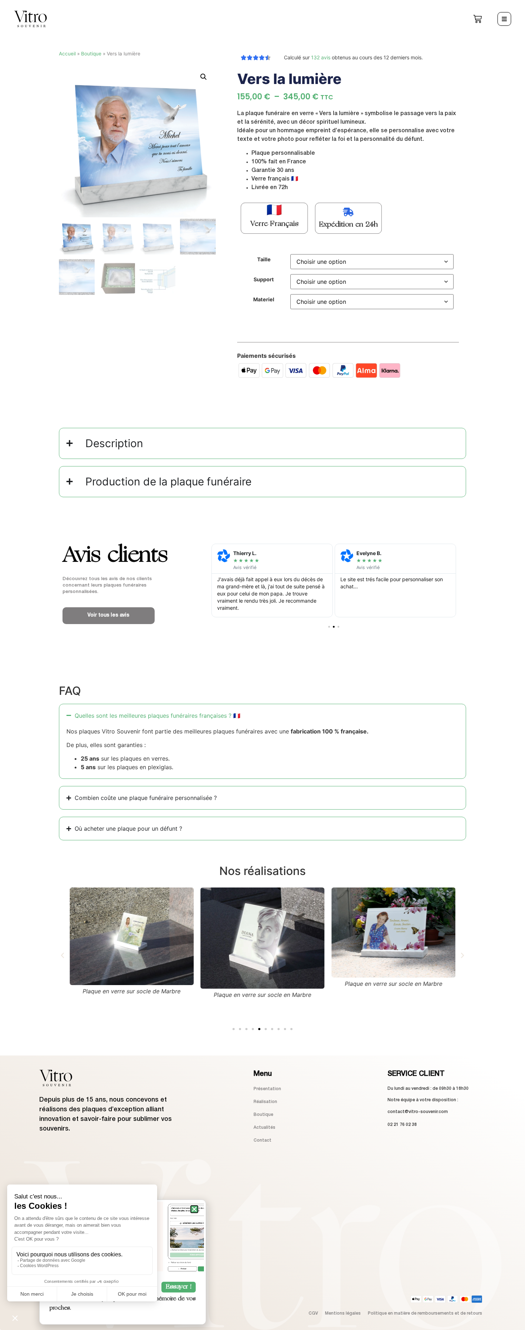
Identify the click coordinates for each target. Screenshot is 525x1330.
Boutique (91, 53)
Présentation (267, 1089)
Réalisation (265, 1102)
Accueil (67, 53)
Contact (262, 1140)
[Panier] (477, 19)
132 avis (320, 57)
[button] (203, 76)
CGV (313, 1313)
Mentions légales (343, 1313)
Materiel (263, 299)
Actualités (264, 1127)
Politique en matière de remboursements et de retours (425, 1313)
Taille (264, 259)
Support (264, 279)
